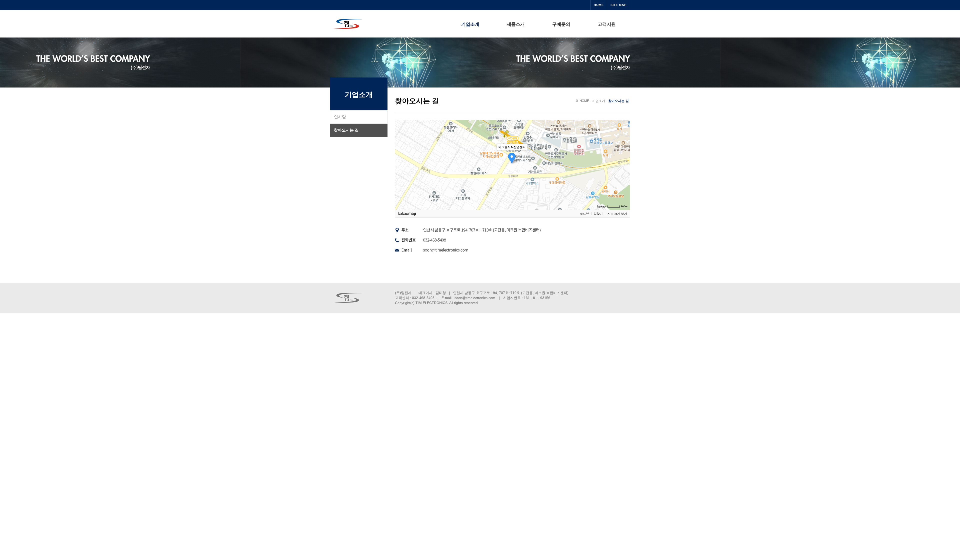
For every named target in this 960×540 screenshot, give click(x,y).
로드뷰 (584, 214)
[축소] (624, 164)
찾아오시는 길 (346, 130)
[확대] (624, 156)
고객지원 (607, 24)
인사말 (340, 117)
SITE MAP (618, 5)
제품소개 (516, 24)
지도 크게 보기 (617, 214)
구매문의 (561, 24)
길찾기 (598, 214)
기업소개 (470, 24)
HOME (599, 5)
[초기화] (624, 173)
